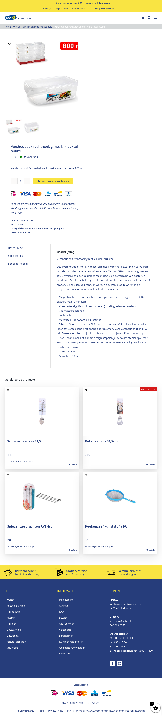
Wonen (10, 599)
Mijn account (66, 599)
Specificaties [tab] (15, 256)
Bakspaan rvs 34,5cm (101, 441)
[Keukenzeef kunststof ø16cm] (120, 496)
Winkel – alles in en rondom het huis (32, 26)
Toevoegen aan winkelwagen (53, 180)
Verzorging (12, 647)
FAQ (61, 611)
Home (8, 26)
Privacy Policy (55, 710)
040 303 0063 (117, 625)
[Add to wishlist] (9, 43)
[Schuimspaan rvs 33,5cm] (42, 411)
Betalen (63, 617)
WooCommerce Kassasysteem (128, 710)
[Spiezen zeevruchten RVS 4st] (42, 496)
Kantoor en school (16, 641)
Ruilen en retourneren (71, 641)
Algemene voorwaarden (72, 647)
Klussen (11, 617)
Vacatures (64, 653)
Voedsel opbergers (54, 228)
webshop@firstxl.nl (120, 620)
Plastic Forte (24, 232)
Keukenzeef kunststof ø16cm (108, 526)
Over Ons (64, 605)
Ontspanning (14, 629)
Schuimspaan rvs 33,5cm (26, 441)
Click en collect (67, 623)
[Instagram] (119, 663)
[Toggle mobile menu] (155, 17)
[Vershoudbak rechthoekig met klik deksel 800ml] (50, 78)
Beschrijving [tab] (15, 248)
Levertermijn (66, 635)
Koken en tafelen (34, 228)
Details (74, 464)
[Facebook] (112, 663)
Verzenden (65, 629)
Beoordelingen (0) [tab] (18, 263)
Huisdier (11, 623)
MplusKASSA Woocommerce (94, 710)
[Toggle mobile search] (149, 17)
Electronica (13, 635)
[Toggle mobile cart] (142, 17)
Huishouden (13, 611)
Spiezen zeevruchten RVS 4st (29, 526)
